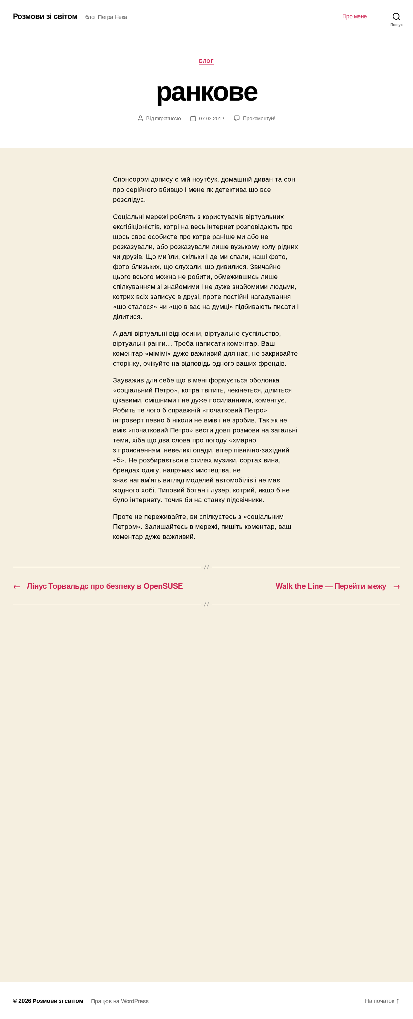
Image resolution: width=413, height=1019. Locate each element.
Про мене (354, 16)
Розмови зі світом (45, 16)
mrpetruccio (168, 118)
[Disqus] (206, 710)
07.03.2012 (211, 118)
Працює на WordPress (120, 1000)
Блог (206, 61)
